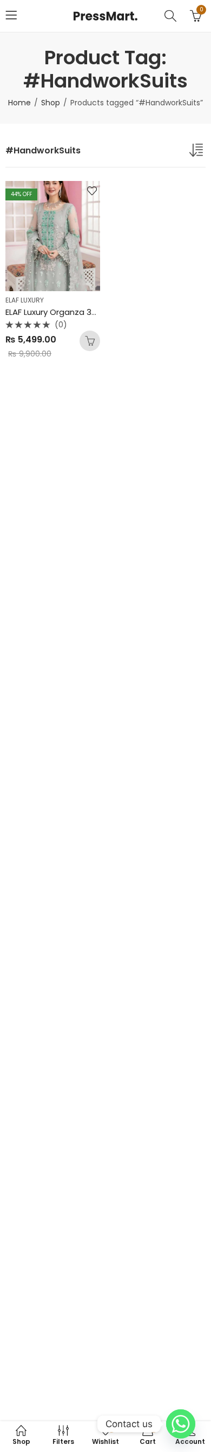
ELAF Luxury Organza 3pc (53, 312)
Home (19, 102)
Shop (50, 102)
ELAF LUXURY (24, 300)
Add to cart (90, 341)
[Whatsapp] (180, 1423)
